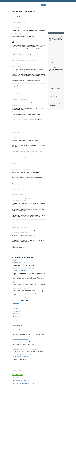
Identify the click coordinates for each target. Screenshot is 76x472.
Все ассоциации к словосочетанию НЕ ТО (20, 262)
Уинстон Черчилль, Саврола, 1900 (17, 152)
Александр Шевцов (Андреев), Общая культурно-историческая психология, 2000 (23, 184)
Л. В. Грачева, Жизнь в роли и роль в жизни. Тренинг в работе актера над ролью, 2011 (24, 60)
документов (16, 311)
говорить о (16, 323)
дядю (15, 315)
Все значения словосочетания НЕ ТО (20, 339)
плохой (13, 268)
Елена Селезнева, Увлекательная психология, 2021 (19, 237)
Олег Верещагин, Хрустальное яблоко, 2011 (18, 142)
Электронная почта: (16, 370)
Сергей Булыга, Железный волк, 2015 (17, 33)
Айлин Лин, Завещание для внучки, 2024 (17, 253)
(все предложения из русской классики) (21, 297)
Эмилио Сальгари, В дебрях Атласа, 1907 (18, 88)
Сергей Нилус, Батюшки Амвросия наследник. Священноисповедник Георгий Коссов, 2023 (25, 222)
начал (15, 309)
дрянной (29, 268)
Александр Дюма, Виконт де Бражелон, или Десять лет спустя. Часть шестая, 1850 (24, 71)
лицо (15, 313)
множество (16, 316)
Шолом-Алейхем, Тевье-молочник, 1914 (17, 66)
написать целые (17, 325)
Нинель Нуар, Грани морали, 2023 (16, 206)
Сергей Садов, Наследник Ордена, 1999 (17, 105)
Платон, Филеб (14, 163)
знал (15, 320)
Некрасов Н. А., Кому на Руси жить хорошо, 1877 (20, 288)
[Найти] (44, 5)
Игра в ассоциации (64, 1)
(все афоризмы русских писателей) (20, 356)
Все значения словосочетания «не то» (55, 42)
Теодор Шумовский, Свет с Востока (17, 93)
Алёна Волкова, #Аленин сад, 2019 (17, 137)
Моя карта (72, 1)
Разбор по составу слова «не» (56, 101)
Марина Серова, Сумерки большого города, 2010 (19, 157)
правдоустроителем (31, 344)
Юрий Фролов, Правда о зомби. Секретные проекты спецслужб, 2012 (22, 77)
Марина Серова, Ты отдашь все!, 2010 (17, 111)
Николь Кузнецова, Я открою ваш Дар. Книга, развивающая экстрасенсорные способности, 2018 (26, 174)
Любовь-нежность (16, 351)
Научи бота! (56, 1)
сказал (15, 321)
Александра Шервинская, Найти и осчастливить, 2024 (20, 81)
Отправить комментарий (17, 374)
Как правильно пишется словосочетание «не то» (23, 380)
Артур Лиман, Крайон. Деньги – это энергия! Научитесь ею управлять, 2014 (23, 248)
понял (15, 318)
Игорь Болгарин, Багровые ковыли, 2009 (17, 132)
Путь (14, 347)
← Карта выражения (16, 9)
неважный (18, 268)
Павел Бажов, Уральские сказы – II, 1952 (17, 194)
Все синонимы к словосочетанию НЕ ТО (20, 270)
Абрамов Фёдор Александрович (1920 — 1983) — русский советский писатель (24, 345)
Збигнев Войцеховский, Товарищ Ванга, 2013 (18, 120)
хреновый (24, 268)
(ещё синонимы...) (54, 67)
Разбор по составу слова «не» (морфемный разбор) (24, 381)
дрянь (33, 268)
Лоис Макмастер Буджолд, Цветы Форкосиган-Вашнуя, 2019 (20, 232)
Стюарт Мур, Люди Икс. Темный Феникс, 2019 (18, 22)
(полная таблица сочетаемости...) (57, 98)
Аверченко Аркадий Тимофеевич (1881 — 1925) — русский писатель (23, 354)
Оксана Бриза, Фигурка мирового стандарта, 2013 (19, 200)
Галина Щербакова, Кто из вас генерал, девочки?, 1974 (20, 99)
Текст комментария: (16, 361)
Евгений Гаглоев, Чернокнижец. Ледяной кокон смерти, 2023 (20, 227)
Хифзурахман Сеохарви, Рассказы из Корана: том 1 (19, 127)
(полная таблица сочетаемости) (19, 329)
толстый (16, 303)
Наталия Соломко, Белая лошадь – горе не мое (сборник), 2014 (21, 169)
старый (15, 306)
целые (15, 304)
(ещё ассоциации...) (54, 73)
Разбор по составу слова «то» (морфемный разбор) (24, 383)
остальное (14, 260)
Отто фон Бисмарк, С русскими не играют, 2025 (19, 17)
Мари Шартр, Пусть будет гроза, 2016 (17, 27)
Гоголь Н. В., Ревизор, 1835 (17, 282)
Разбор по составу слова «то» (56, 103)
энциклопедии (17, 308)
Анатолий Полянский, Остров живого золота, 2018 (19, 189)
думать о (16, 326)
